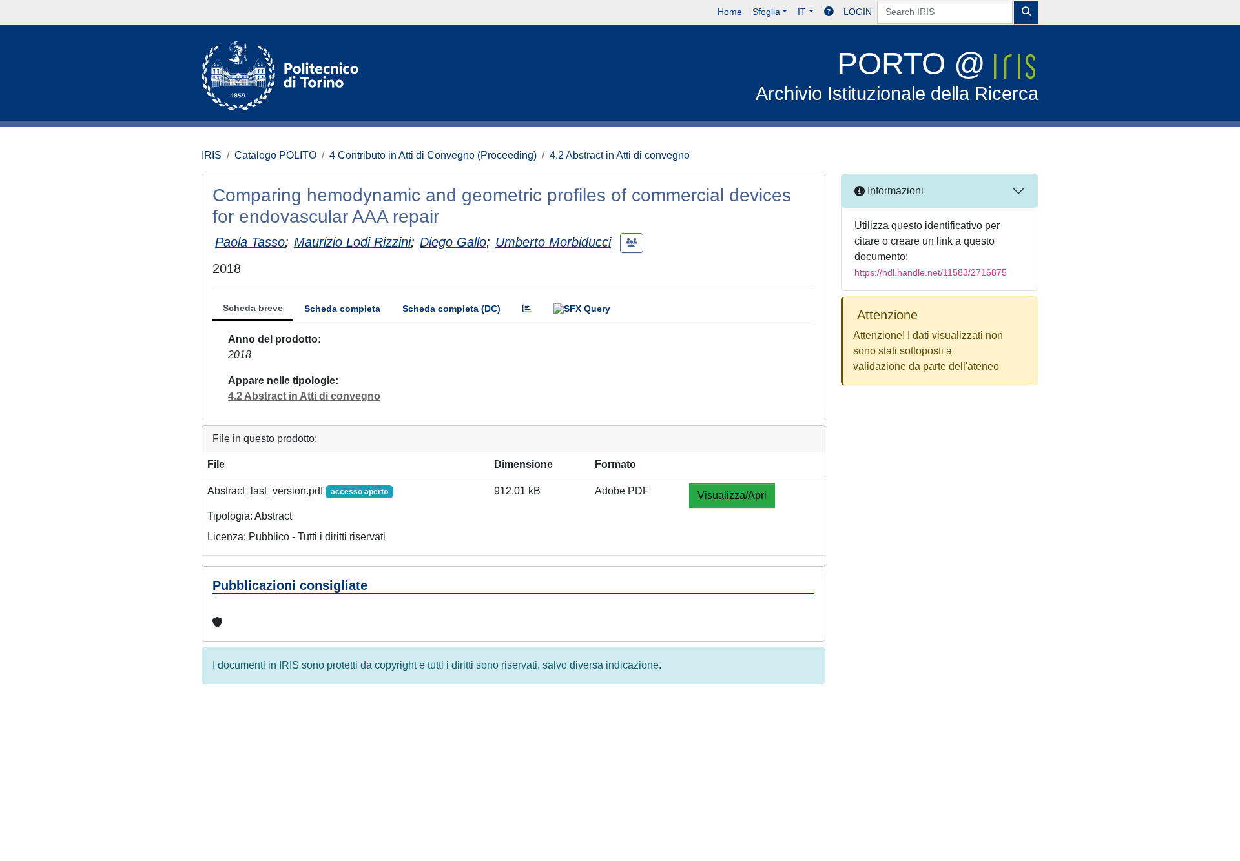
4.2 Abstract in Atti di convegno (620, 155)
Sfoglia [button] (766, 11)
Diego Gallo (453, 242)
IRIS (212, 155)
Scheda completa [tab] (342, 308)
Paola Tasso (250, 242)
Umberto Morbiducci (553, 242)
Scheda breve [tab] (253, 308)
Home (730, 11)
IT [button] (802, 11)
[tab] (527, 309)
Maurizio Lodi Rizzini (352, 242)
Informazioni (894, 190)
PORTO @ (897, 75)
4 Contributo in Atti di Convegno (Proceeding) (433, 155)
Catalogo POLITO (275, 155)
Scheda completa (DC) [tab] (451, 308)
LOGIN (857, 11)
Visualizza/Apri (732, 495)
